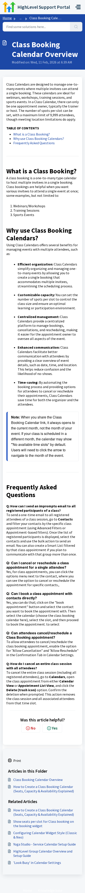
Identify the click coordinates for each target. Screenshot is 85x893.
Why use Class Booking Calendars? (38, 138)
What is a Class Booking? (31, 134)
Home (7, 18)
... (21, 18)
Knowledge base (50, 890)
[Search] (76, 27)
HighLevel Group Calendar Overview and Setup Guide (42, 853)
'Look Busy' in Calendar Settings (37, 862)
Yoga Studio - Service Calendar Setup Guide (44, 844)
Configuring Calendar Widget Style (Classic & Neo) (45, 835)
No (33, 728)
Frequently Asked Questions (34, 143)
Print (17, 760)
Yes (55, 728)
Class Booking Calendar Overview (38, 779)
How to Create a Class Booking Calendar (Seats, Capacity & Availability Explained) (43, 788)
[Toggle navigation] (78, 7)
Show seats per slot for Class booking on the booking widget (43, 823)
